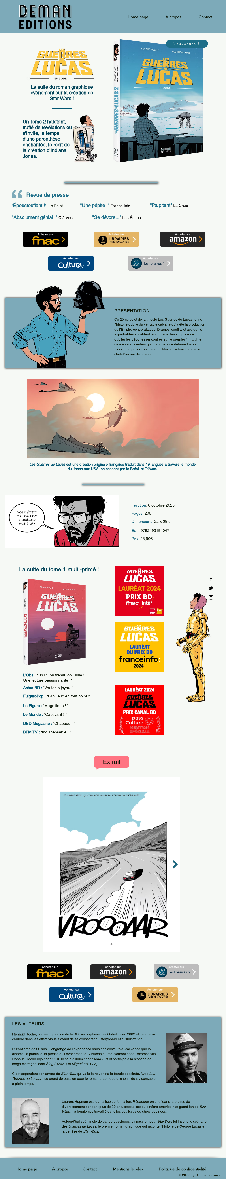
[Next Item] (175, 864)
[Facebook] (211, 579)
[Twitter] (211, 588)
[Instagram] (211, 597)
